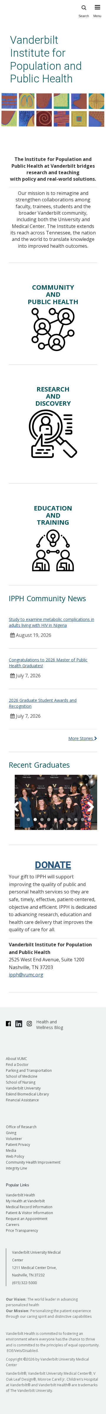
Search (84, 16)
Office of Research (21, 1126)
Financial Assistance (22, 1100)
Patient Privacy (18, 1144)
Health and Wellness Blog (49, 1024)
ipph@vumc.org (26, 974)
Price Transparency (22, 1230)
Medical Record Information (29, 1206)
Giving (11, 1132)
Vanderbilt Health (20, 1195)
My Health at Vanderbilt (25, 1200)
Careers (12, 1224)
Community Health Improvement (33, 1162)
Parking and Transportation (29, 1070)
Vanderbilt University (23, 1088)
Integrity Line (16, 1168)
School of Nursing (20, 1082)
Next (87, 804)
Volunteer (14, 1138)
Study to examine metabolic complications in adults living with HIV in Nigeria (51, 622)
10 (89, 819)
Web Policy (15, 1156)
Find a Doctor (17, 1064)
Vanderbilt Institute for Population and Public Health (46, 59)
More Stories (81, 738)
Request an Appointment (26, 1218)
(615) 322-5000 (24, 1282)
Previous (19, 804)
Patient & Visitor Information (29, 1212)
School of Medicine (21, 1076)
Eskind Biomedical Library (27, 1094)
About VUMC (16, 1058)
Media (11, 1150)
